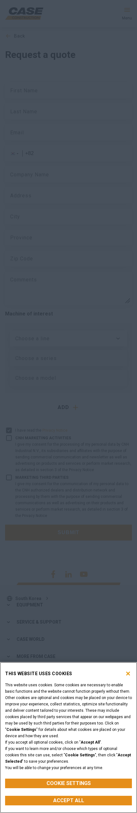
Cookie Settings (69, 783)
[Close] (128, 673)
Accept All (68, 800)
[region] (68, 737)
